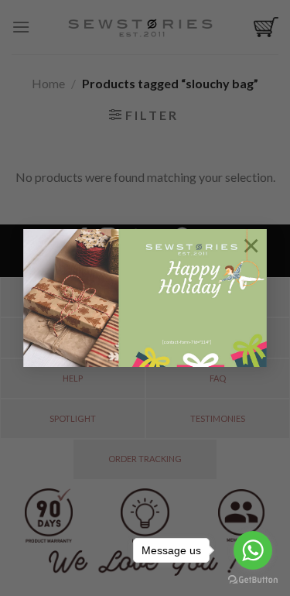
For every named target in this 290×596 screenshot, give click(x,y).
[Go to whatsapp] (253, 550)
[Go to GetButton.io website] (253, 580)
